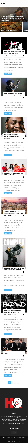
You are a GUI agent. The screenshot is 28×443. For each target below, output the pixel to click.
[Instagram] (15, 432)
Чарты (12, 439)
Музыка (23, 437)
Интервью (19, 437)
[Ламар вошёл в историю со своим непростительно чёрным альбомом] (14, 127)
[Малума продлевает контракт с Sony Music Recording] (14, 346)
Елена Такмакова (5, 20)
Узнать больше (8, 73)
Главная (3, 437)
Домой (2, 1)
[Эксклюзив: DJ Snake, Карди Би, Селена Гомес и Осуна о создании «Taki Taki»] (14, 167)
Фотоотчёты (17, 439)
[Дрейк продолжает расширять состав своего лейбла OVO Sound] (14, 14)
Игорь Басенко (7, 138)
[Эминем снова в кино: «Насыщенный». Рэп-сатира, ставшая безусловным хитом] (14, 303)
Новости (8, 437)
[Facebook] (12, 432)
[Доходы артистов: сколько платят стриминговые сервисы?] (11, 28)
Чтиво (9, 439)
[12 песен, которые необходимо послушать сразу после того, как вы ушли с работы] (14, 45)
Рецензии (13, 437)
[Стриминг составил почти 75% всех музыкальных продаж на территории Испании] (14, 205)
